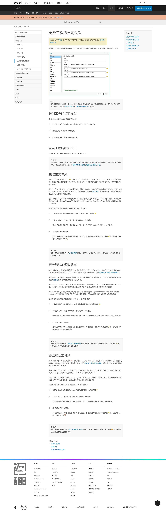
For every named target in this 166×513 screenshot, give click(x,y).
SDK (50, 13)
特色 (104, 8)
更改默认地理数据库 (132, 46)
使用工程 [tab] (19, 41)
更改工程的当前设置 (23, 61)
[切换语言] (145, 2)
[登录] (151, 2)
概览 (97, 8)
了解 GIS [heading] (73, 463)
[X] (20, 479)
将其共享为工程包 (78, 165)
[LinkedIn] (24, 479)
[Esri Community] (15, 483)
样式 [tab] (17, 98)
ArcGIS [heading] (36, 463)
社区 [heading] (53, 463)
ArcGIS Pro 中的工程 (21, 32)
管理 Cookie (110, 507)
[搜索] (140, 2)
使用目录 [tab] (19, 77)
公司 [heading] (90, 463)
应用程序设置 (69, 106)
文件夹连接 (73, 253)
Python (44, 13)
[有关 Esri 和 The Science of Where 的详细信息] (20, 469)
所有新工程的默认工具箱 (93, 363)
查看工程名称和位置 (132, 40)
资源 (111, 8)
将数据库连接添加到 (74, 344)
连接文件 (95, 191)
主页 (15, 13)
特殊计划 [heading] (109, 463)
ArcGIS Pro (17, 8)
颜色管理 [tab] (19, 102)
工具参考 (35, 13)
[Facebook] (15, 479)
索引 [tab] (17, 94)
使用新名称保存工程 (93, 165)
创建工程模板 (21, 65)
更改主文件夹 (130, 43)
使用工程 (26, 27)
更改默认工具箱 (131, 49)
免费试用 (130, 8)
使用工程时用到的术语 (24, 69)
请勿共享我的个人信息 (129, 507)
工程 (20, 27)
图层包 (55, 280)
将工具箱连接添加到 (76, 429)
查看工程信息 (21, 57)
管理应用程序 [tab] (20, 36)
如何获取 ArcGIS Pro (144, 8)
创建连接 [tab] (19, 81)
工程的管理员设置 (82, 106)
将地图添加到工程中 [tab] (22, 73)
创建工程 (20, 44)
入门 (21, 13)
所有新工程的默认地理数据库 (109, 273)
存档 (60, 40)
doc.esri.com (58, 17)
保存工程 (20, 53)
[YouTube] (24, 483)
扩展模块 (120, 8)
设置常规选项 (55, 444)
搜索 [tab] (17, 90)
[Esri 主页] (18, 2)
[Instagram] (20, 483)
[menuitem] (41, 469)
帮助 (27, 13)
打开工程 (20, 49)
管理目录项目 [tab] (20, 85)
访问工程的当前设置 (132, 37)
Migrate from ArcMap (63, 13)
